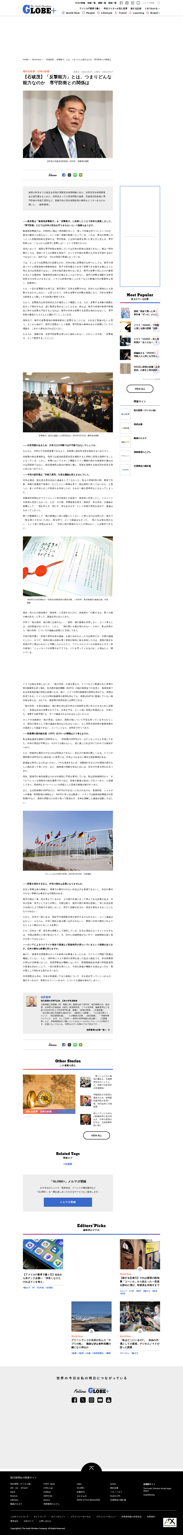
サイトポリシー (58, 1516)
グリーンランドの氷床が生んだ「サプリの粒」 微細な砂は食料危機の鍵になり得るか (91, 1344)
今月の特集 (80, 3)
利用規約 (151, 1516)
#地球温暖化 (98, 1353)
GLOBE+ (39, 9)
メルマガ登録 (148, 3)
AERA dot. (48, 1496)
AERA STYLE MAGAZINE (88, 1500)
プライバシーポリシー (106, 1516)
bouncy (47, 1500)
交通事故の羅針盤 (118, 1500)
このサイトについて (19, 1516)
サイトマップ (40, 1516)
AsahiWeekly (149, 1495)
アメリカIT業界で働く (90, 8)
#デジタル (124, 1353)
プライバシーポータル (81, 1516)
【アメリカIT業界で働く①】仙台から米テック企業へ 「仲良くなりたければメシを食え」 (42, 1278)
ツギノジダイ (116, 1492)
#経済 (154, 1291)
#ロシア (123, 1291)
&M (11, 1488)
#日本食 (40, 1287)
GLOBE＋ (81, 1488)
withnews (14, 1500)
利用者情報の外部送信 (132, 1516)
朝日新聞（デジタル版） (21, 1484)
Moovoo (13, 1496)
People (90, 12)
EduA (12, 1492)
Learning (138, 12)
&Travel (24, 1488)
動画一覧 (113, 3)
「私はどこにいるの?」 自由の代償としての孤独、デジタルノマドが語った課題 (139, 1344)
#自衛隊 (68, 1164)
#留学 (138, 1291)
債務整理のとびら (52, 1504)
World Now (73, 12)
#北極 (88, 1353)
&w (16, 1488)
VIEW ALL (96, 1135)
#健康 (74, 1353)
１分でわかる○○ (152, 8)
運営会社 (14, 1521)
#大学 (131, 1291)
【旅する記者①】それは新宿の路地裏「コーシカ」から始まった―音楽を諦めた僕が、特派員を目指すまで (139, 1281)
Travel (123, 12)
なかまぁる (82, 1496)
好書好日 (81, 1492)
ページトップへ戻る (91, 1473)
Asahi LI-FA (115, 1496)
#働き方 (26, 1287)
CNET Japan (49, 1484)
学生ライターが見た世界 (115, 8)
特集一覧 (92, 3)
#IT (33, 1287)
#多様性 (49, 1287)
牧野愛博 (46, 997)
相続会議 (114, 1488)
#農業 (108, 1353)
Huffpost (47, 1492)
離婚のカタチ (16, 1504)
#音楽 (122, 1293)
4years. (113, 1484)
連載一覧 (102, 3)
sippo (79, 1484)
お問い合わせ (45, 1521)
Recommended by (148, 379)
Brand (154, 12)
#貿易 (81, 1353)
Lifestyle (106, 12)
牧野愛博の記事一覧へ (97, 1030)
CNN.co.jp (48, 1488)
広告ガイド (29, 1521)
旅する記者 (136, 8)
